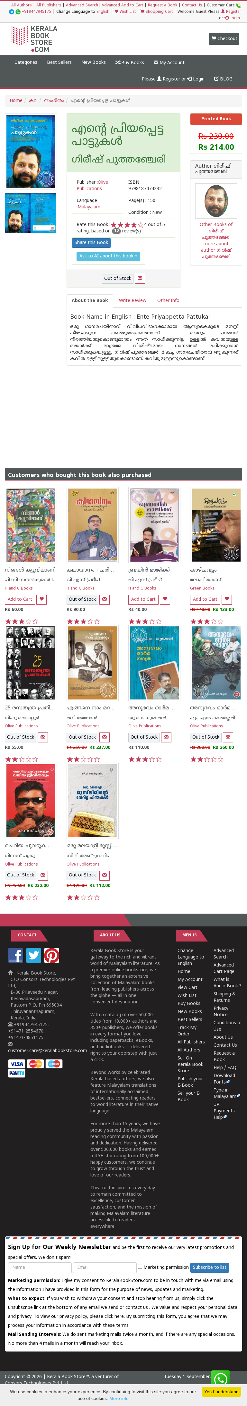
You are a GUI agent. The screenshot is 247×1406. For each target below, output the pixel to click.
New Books (93, 62)
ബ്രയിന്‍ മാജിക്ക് (149, 570)
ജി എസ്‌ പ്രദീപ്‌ (83, 580)
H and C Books (19, 588)
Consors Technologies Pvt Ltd (36, 1383)
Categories (25, 62)
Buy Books (132, 63)
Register (233, 12)
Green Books (202, 588)
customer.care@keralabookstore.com (47, 1051)
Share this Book (91, 243)
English (102, 12)
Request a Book (162, 5)
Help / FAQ (225, 1068)
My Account (171, 63)
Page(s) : (141, 201)
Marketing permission (165, 1267)
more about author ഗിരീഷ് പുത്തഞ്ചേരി (216, 250)
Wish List (127, 12)
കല (33, 101)
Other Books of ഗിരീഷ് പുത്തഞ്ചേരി (216, 231)
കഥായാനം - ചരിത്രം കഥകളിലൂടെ (110, 570)
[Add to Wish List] (41, 600)
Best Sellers (59, 62)
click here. (115, 1316)
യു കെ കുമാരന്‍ (147, 718)
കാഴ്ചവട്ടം (203, 570)
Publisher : (92, 186)
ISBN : (145, 186)
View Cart (187, 988)
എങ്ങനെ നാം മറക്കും (95, 708)
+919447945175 (36, 12)
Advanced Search (82, 5)
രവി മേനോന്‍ (82, 718)
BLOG (226, 79)
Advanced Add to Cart (122, 5)
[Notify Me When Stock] (140, 279)
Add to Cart (20, 599)
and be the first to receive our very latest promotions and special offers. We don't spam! (121, 1252)
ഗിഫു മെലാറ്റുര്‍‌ (22, 718)
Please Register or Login (173, 79)
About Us (223, 1037)
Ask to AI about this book (107, 256)
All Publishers (48, 5)
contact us (137, 1307)
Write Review (132, 301)
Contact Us (192, 5)
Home (16, 101)
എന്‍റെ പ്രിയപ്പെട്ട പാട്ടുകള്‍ (118, 135)
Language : (88, 204)
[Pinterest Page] (52, 962)
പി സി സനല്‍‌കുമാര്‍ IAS (32, 580)
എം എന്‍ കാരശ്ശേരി (212, 718)
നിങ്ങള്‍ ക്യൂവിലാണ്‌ (29, 570)
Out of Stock (117, 278)
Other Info (168, 301)
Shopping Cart (158, 12)
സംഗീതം (54, 101)
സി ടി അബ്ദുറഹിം (88, 856)
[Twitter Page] (34, 962)
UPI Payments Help (224, 1111)
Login (234, 18)
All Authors (21, 5)
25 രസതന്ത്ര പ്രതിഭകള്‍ (35, 708)
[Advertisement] (123, 411)
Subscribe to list (209, 1267)
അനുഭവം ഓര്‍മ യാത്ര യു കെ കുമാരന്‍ (178, 708)
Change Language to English (191, 957)
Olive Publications (21, 726)
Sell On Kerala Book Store (190, 1065)
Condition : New (145, 212)
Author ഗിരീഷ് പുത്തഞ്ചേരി (212, 169)
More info (119, 1398)
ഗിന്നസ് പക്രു (20, 856)
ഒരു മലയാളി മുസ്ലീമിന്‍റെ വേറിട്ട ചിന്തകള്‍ (118, 846)
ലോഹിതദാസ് (205, 580)
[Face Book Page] (16, 962)
